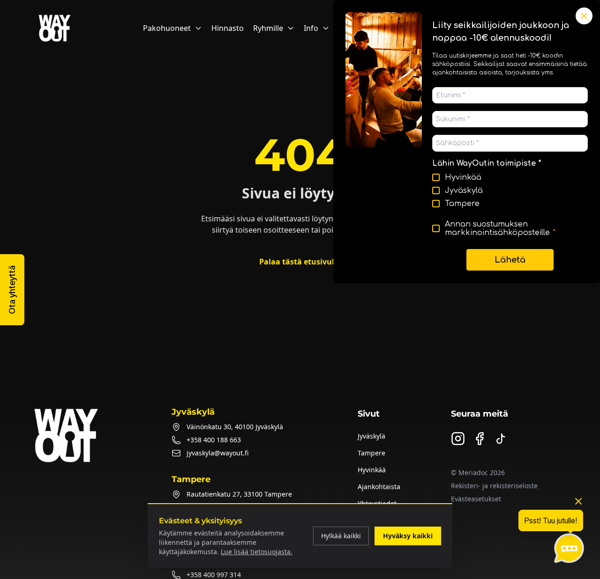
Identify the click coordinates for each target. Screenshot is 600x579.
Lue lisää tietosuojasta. (256, 551)
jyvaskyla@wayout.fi (217, 452)
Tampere (371, 452)
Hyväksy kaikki (408, 535)
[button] (12, 289)
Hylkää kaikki (341, 535)
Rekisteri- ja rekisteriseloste (494, 485)
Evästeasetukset (476, 498)
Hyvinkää (372, 469)
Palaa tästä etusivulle (300, 262)
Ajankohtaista (379, 486)
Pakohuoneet (167, 28)
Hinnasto (227, 28)
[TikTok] (501, 439)
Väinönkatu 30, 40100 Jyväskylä (235, 426)
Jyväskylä (371, 436)
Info (311, 28)
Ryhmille (268, 28)
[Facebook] (479, 439)
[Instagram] (458, 439)
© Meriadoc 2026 (478, 472)
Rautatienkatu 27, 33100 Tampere (239, 494)
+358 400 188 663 (214, 439)
